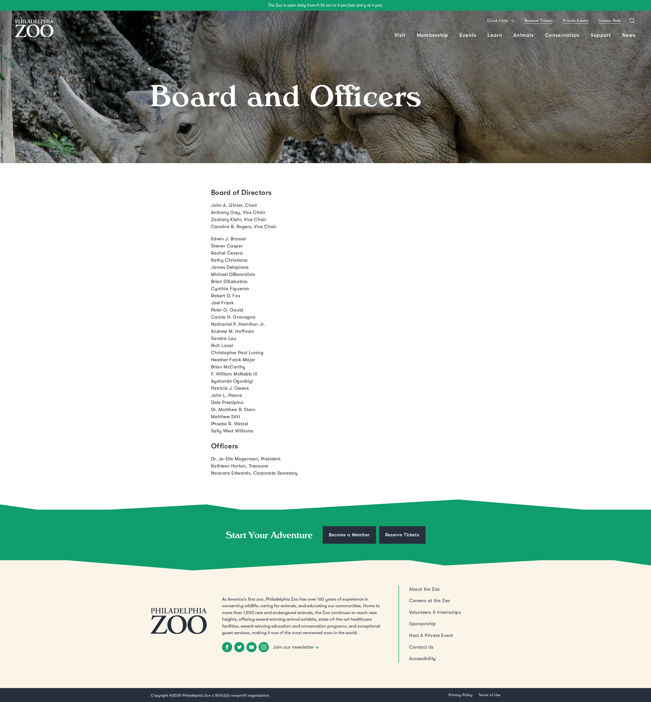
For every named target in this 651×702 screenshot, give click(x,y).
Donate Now (609, 20)
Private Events (575, 20)
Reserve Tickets (539, 20)
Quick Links (497, 20)
